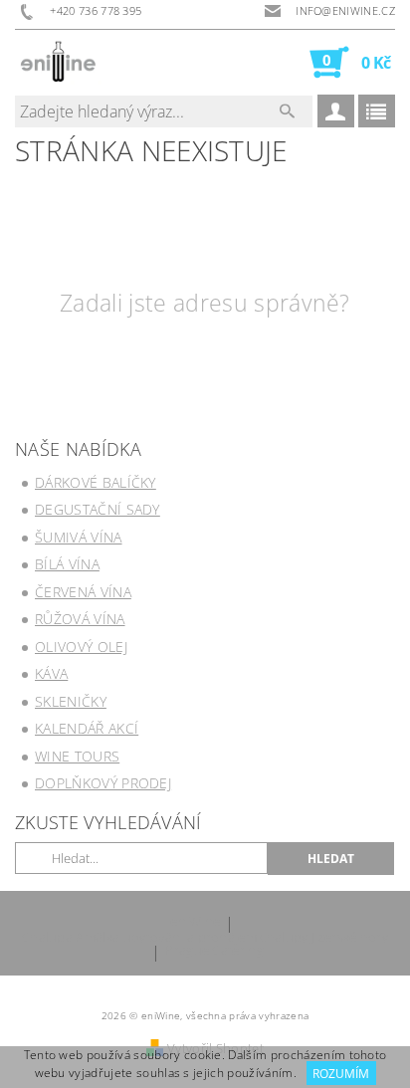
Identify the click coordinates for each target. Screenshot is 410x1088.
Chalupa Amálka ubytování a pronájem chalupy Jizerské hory (205, 937)
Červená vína (83, 591)
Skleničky (70, 701)
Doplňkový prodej (103, 782)
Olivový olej (81, 646)
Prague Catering (214, 951)
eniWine (195, 922)
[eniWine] (58, 62)
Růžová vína (80, 618)
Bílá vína (67, 563)
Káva (51, 673)
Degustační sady (97, 509)
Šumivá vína (78, 537)
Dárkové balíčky (95, 482)
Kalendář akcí (86, 728)
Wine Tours (77, 756)
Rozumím (340, 1073)
